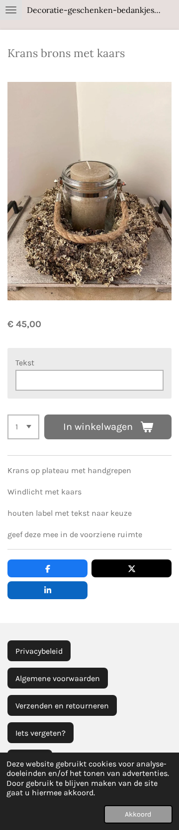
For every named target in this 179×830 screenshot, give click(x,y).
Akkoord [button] (138, 814)
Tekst (24, 362)
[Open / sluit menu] (11, 10)
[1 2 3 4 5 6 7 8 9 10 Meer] (23, 427)
